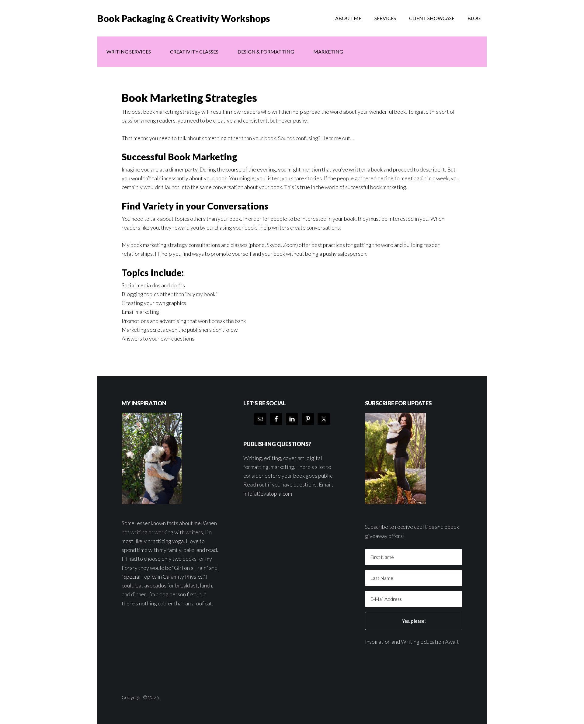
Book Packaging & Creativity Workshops (183, 18)
